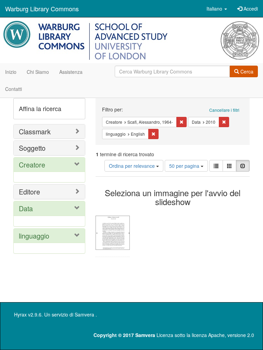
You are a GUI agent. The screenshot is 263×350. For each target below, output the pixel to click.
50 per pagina (185, 165)
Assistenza (71, 71)
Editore (29, 192)
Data (26, 208)
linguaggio (34, 236)
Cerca (246, 71)
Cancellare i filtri (224, 110)
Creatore (32, 165)
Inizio (10, 71)
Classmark (35, 131)
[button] (216, 8)
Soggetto (32, 148)
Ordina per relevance (132, 165)
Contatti (13, 88)
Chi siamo (38, 71)
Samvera (84, 314)
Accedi (250, 8)
